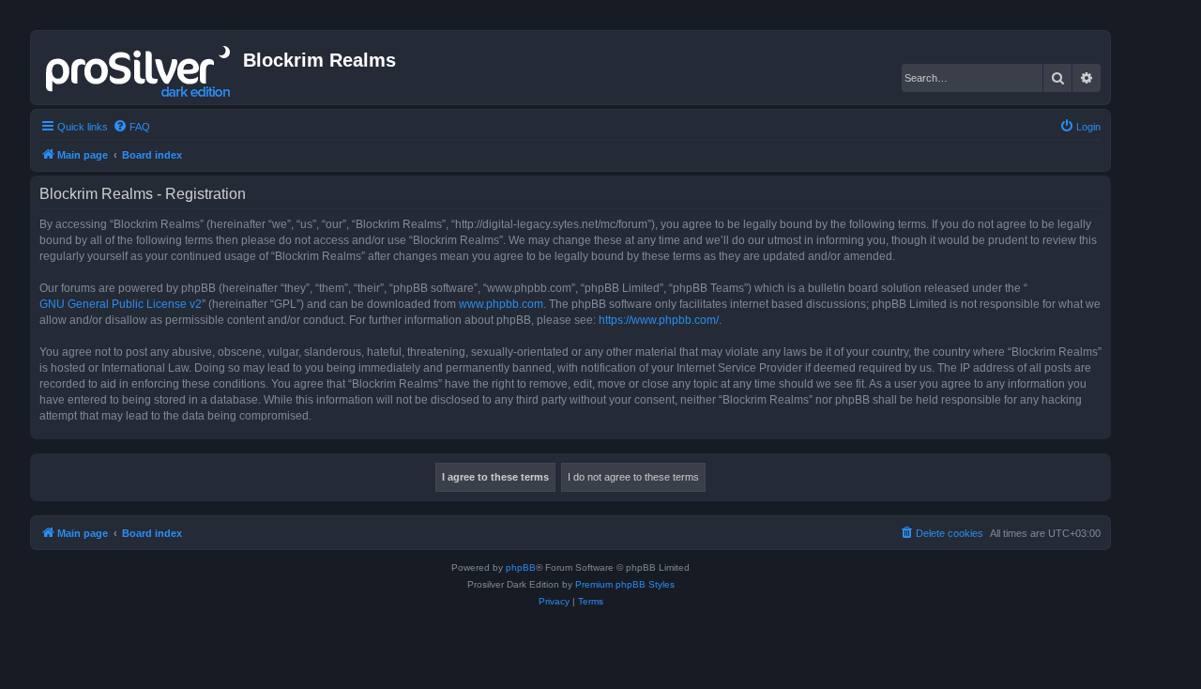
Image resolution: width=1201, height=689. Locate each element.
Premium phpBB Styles (625, 584)
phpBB (521, 567)
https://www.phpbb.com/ (659, 320)
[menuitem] (131, 126)
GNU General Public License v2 (120, 304)
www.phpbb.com (501, 304)
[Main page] (139, 68)
